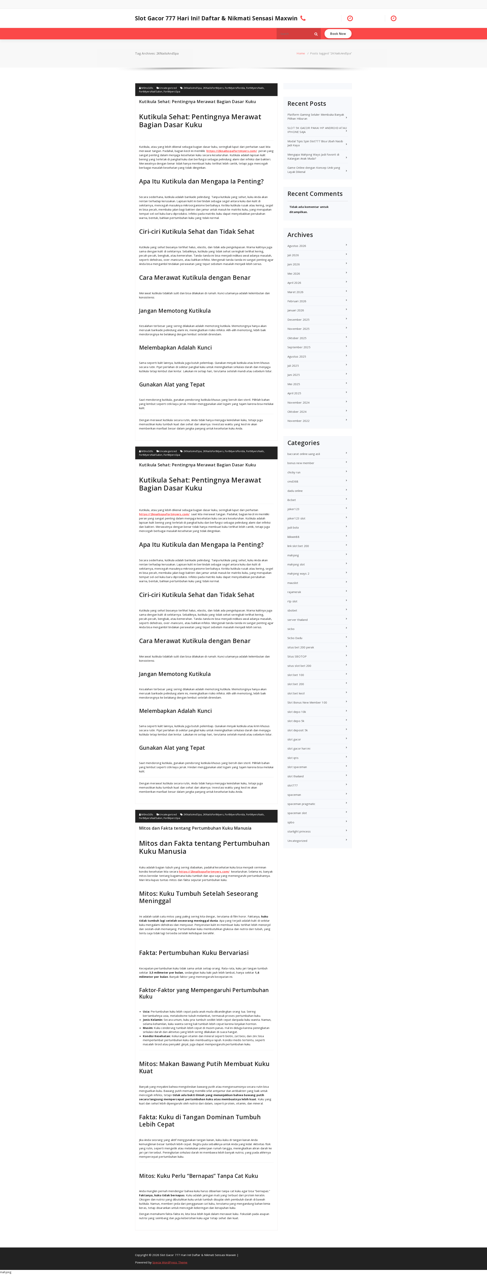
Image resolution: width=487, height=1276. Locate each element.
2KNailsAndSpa (193, 88)
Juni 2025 (293, 375)
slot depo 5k (295, 721)
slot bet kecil (296, 693)
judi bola (293, 527)
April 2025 (294, 393)
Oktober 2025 (296, 338)
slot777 (292, 785)
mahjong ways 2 (298, 573)
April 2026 (294, 283)
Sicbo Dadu (294, 638)
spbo (290, 822)
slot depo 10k (296, 712)
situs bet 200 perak (300, 647)
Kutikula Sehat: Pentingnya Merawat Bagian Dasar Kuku (197, 101)
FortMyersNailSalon (150, 91)
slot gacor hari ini (298, 748)
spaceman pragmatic (301, 804)
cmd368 (292, 481)
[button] (316, 33)
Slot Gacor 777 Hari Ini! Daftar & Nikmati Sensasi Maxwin (216, 18)
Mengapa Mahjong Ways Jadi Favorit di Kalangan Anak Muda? (313, 156)
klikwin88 (293, 537)
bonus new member (300, 463)
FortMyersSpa (172, 91)
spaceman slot (297, 813)
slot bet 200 (295, 684)
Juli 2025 (293, 365)
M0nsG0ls (147, 88)
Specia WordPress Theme (169, 1262)
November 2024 (298, 402)
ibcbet (291, 500)
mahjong (293, 555)
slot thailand (295, 776)
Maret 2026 (295, 292)
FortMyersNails (255, 88)
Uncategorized (168, 88)
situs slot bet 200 (299, 666)
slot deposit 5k (297, 730)
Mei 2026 (293, 273)
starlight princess (299, 831)
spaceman (294, 795)
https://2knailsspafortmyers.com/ (231, 151)
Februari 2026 (296, 301)
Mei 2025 (293, 384)
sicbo (290, 629)
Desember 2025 (298, 319)
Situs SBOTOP (297, 656)
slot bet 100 (295, 675)
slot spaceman (297, 767)
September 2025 (298, 347)
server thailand (297, 620)
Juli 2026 (293, 255)
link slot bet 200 (298, 546)
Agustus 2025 (296, 356)
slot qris (292, 758)
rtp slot (292, 601)
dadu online (295, 491)
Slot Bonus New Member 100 (307, 702)
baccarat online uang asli (303, 454)
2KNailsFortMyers (213, 88)
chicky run (293, 472)
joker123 (293, 509)
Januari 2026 (295, 310)
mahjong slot (296, 564)
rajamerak (294, 592)
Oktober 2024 (296, 411)
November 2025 (298, 329)
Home (301, 53)
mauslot (292, 583)
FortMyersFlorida (235, 88)
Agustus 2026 (296, 246)
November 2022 (298, 421)
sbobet (292, 610)
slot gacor (294, 739)
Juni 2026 (293, 264)
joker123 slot (296, 518)
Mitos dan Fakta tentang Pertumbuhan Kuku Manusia (195, 828)
